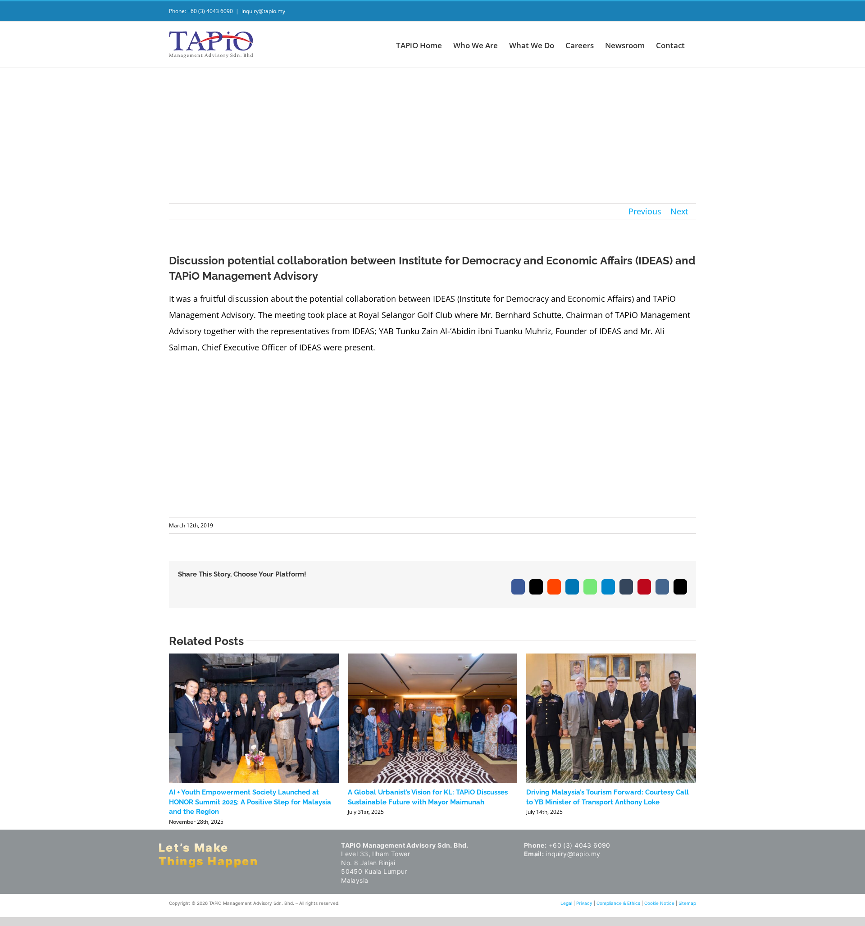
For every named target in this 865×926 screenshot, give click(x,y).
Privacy (584, 903)
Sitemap (687, 903)
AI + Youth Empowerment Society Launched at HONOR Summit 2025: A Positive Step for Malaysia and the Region (250, 802)
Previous (644, 211)
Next (679, 211)
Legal (566, 903)
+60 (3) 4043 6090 (579, 845)
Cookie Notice (659, 903)
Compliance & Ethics (618, 903)
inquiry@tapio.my (263, 11)
